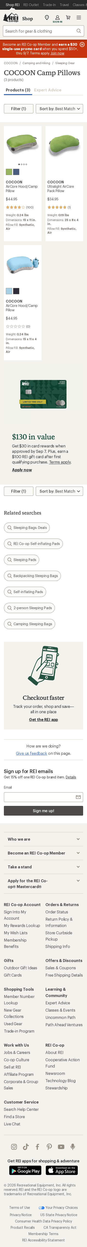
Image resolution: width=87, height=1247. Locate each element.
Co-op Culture (16, 1059)
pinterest (49, 1147)
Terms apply (60, 462)
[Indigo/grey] (16, 172)
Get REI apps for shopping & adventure (43, 1160)
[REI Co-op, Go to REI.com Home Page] (10, 17)
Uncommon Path (60, 1017)
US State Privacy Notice (58, 1214)
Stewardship (56, 1088)
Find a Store (14, 1116)
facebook (38, 1147)
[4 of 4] (26, 164)
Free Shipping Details (64, 975)
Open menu (79, 17)
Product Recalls (23, 1227)
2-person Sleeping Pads (33, 608)
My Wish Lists (16, 932)
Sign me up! (43, 810)
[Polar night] (16, 291)
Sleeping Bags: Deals (30, 528)
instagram (14, 1147)
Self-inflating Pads (28, 592)
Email (8, 787)
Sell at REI (12, 1067)
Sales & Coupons (60, 967)
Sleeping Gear (65, 63)
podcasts (73, 1147)
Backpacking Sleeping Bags (36, 576)
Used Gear (13, 1023)
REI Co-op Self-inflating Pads (37, 544)
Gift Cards (13, 975)
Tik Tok (26, 1147)
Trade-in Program (19, 1031)
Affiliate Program (19, 1074)
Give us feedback (31, 753)
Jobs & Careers (17, 1052)
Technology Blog (60, 1080)
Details (71, 777)
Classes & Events (60, 1010)
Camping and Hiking (36, 63)
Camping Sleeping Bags (33, 624)
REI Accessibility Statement (43, 1240)
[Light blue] (9, 291)
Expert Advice (47, 90)
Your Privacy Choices (61, 1207)
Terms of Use (19, 1207)
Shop (27, 18)
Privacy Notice (21, 1214)
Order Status (56, 911)
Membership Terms (43, 1233)
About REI (54, 1052)
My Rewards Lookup (22, 925)
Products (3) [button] (18, 90)
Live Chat (12, 1124)
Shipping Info (57, 946)
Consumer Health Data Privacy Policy (43, 1221)
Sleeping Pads (25, 560)
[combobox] (43, 30)
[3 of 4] (24, 164)
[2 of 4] (21, 164)
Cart (68, 17)
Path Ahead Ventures (64, 1024)
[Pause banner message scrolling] (81, 44)
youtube (61, 1147)
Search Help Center (21, 1109)
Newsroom (55, 1073)
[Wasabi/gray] (9, 172)
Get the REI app (43, 719)
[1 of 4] (19, 164)
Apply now (22, 469)
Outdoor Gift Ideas (20, 967)
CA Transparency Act (60, 1227)
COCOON (11, 63)
